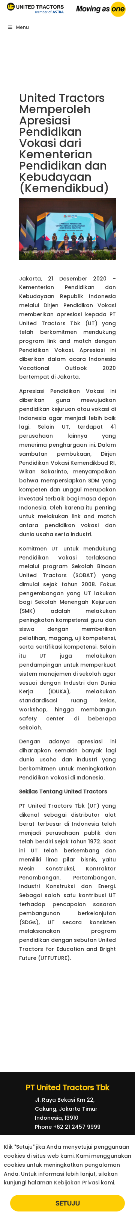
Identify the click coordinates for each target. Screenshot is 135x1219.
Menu (22, 27)
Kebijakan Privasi (76, 1182)
